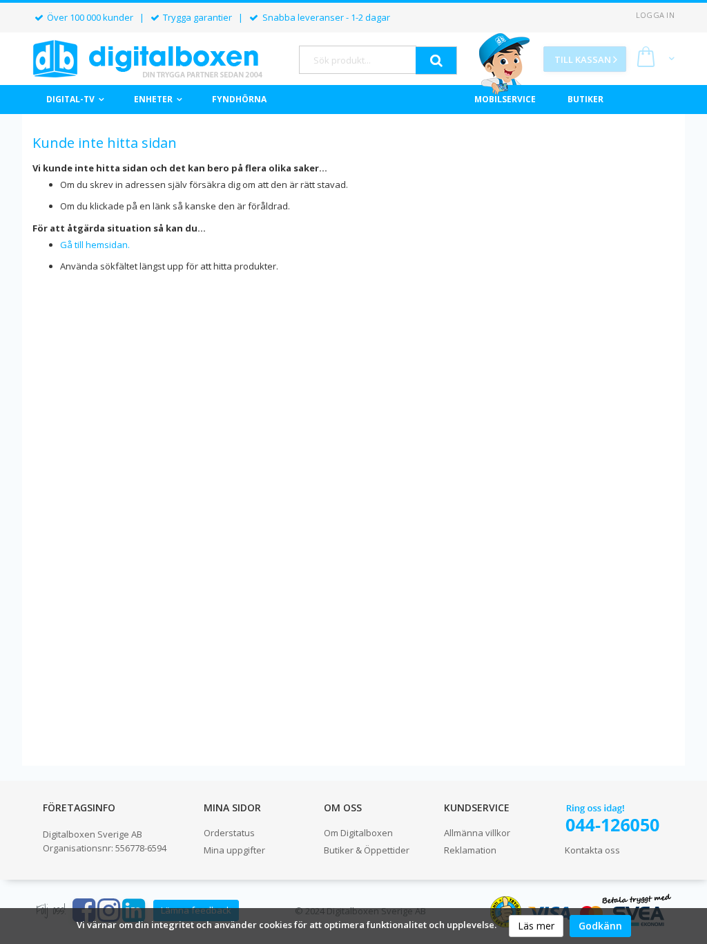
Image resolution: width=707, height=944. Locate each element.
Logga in (655, 15)
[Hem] (147, 58)
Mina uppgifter (234, 850)
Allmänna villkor (477, 833)
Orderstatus (229, 833)
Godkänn (600, 925)
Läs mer (536, 925)
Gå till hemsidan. (95, 244)
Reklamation (470, 850)
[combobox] (357, 60)
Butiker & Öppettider (366, 850)
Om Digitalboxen (358, 833)
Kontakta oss (592, 850)
